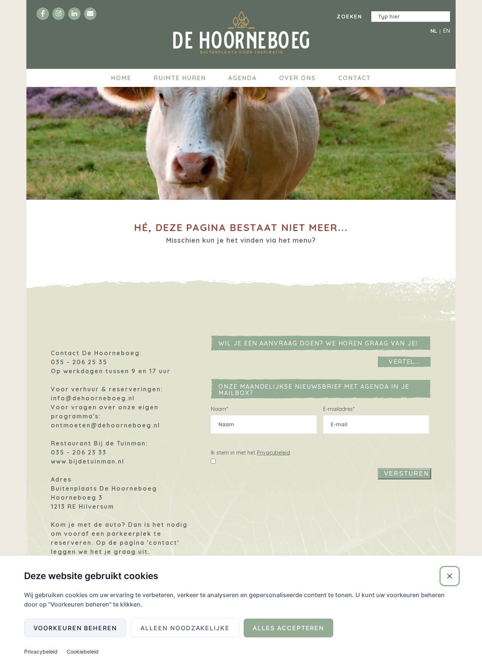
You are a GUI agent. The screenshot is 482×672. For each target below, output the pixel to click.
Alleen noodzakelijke (185, 628)
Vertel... (405, 361)
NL (433, 30)
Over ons (297, 78)
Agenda (242, 78)
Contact (354, 78)
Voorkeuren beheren (75, 628)
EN (446, 30)
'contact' (163, 542)
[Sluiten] (449, 576)
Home (121, 78)
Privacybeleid (273, 452)
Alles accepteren (288, 628)
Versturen (406, 473)
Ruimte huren (180, 78)
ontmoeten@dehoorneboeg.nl (105, 425)
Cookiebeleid (83, 651)
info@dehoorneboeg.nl (93, 398)
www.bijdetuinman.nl (87, 461)
